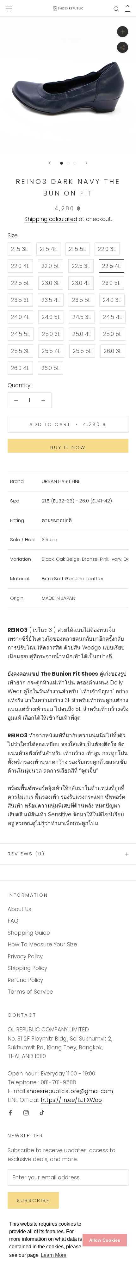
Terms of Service (30, 992)
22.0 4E (20, 266)
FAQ (13, 921)
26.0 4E (20, 368)
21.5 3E (19, 249)
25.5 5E (82, 351)
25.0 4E (81, 334)
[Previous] (50, 163)
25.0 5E (112, 334)
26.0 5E (50, 368)
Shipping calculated (50, 219)
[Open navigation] (9, 8)
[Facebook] (10, 1112)
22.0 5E (50, 266)
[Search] (116, 8)
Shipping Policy (27, 968)
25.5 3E (20, 351)
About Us (19, 909)
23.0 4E (81, 283)
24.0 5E (51, 317)
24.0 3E (112, 300)
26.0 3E (113, 351)
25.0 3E (51, 334)
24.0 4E (20, 317)
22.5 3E (81, 266)
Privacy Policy (25, 956)
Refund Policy (25, 980)
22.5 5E (20, 283)
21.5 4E (48, 249)
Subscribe (33, 1200)
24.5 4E (112, 317)
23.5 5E (81, 300)
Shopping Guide (29, 933)
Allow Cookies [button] (104, 1240)
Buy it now (68, 447)
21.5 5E (77, 249)
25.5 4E (51, 351)
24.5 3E (81, 317)
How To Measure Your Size (42, 944)
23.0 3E (51, 283)
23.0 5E (111, 283)
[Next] (87, 163)
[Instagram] (26, 1112)
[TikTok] (42, 1112)
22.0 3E (107, 249)
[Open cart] (127, 8)
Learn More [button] (53, 1255)
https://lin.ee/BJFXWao (71, 1100)
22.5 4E (111, 266)
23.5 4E (50, 300)
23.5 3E (20, 300)
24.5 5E (20, 334)
